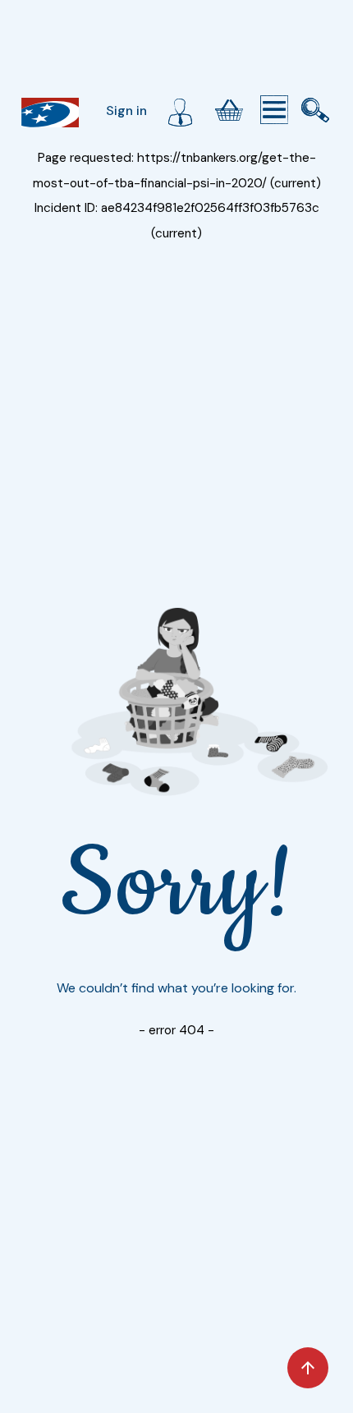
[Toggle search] (315, 110)
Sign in (126, 110)
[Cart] (229, 110)
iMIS (50, 112)
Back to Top (307, 1367)
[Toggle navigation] (274, 110)
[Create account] (179, 110)
